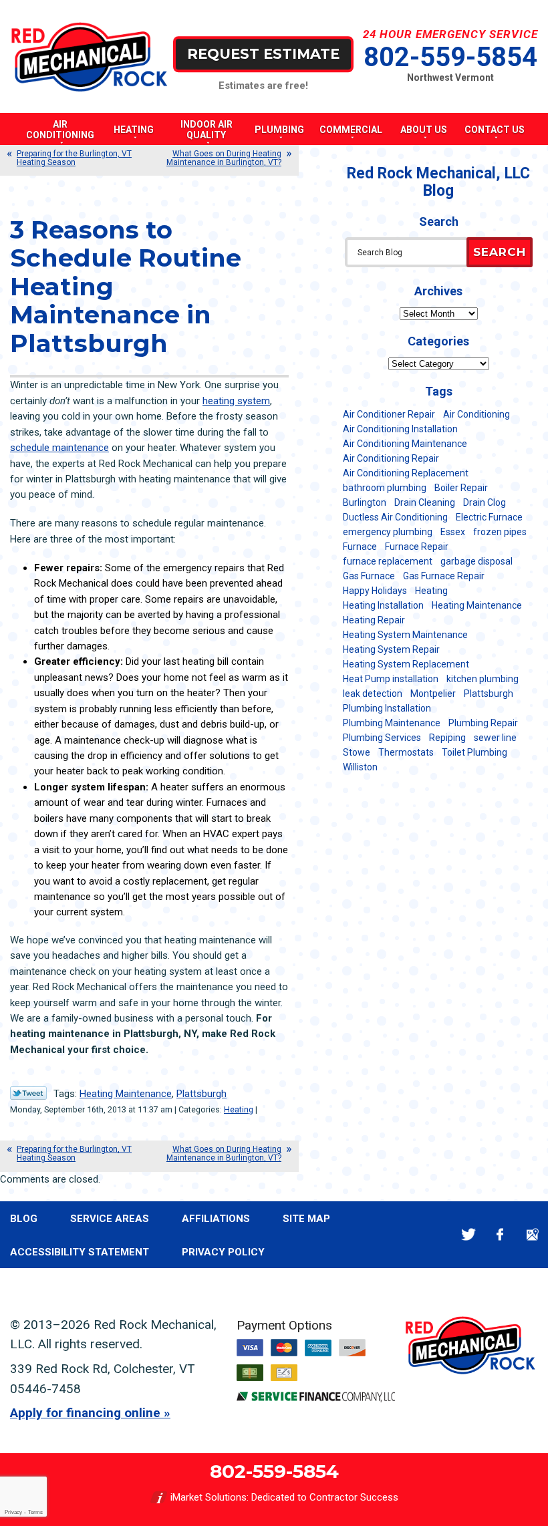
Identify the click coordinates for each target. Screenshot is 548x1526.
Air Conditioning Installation (400, 429)
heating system (236, 401)
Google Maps (532, 1234)
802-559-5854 (450, 57)
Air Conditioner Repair (389, 414)
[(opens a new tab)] (316, 1399)
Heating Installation (383, 605)
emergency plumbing (387, 531)
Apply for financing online (85, 1412)
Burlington (364, 502)
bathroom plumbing (384, 487)
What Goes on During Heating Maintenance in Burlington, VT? (223, 158)
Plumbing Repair (483, 723)
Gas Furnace (369, 576)
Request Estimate (263, 53)
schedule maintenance (59, 448)
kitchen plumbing (482, 678)
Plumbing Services (382, 737)
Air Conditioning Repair (391, 458)
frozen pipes (500, 531)
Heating (238, 1109)
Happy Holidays (375, 590)
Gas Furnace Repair (444, 576)
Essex (452, 531)
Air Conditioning (476, 414)
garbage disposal (476, 561)
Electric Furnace (489, 517)
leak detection (372, 693)
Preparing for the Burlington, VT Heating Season (74, 158)
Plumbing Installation (387, 708)
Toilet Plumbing (474, 752)
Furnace (360, 546)
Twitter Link (28, 1093)
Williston (360, 767)
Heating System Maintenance (405, 634)
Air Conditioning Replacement (405, 473)
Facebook (500, 1234)
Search (499, 252)
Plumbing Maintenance (391, 723)
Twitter (468, 1234)
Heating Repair (374, 620)
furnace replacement (387, 561)
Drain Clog (484, 502)
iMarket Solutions (208, 1497)
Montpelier (433, 693)
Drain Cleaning (424, 502)
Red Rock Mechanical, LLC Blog (438, 182)
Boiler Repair (461, 487)
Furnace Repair (416, 546)
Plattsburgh (201, 1094)
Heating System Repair (391, 649)
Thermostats (406, 752)
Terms (35, 1512)
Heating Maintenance (126, 1094)
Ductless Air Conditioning (395, 517)
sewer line (495, 737)
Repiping (447, 737)
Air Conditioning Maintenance (405, 443)
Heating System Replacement (406, 664)
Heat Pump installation (390, 678)
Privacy (13, 1512)
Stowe (356, 752)
